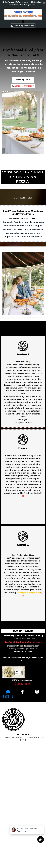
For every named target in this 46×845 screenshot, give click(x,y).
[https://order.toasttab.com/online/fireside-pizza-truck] (23, 21)
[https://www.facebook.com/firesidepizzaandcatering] (23, 691)
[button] (44, 3)
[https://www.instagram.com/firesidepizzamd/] (38, 691)
